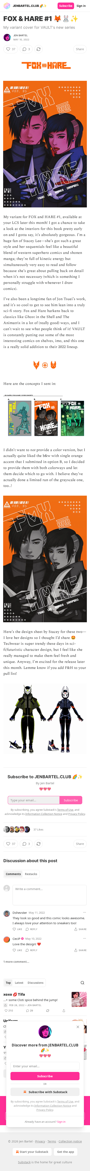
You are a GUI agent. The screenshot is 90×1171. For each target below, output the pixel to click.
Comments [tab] (13, 874)
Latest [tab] (19, 983)
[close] (78, 1027)
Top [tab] (8, 983)
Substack (24, 1162)
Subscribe (65, 6)
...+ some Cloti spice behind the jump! (30, 1000)
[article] (45, 1002)
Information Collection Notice (52, 1105)
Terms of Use (65, 1101)
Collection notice (70, 1141)
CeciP (16, 939)
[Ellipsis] (84, 912)
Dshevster (20, 912)
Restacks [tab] (31, 874)
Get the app (65, 1152)
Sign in (81, 6)
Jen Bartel (20, 35)
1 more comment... (16, 962)
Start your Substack (34, 1152)
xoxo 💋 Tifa (14, 994)
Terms (52, 1141)
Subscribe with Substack (48, 1092)
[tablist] (21, 874)
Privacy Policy (44, 1110)
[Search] (82, 983)
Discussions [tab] (35, 983)
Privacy (40, 1141)
